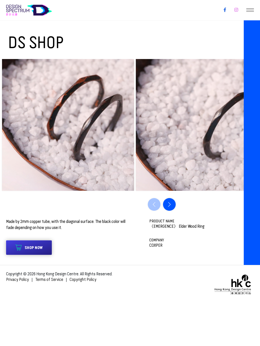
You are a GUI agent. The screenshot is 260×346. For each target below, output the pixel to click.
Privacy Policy (17, 279)
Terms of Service (49, 279)
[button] (169, 204)
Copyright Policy (83, 279)
